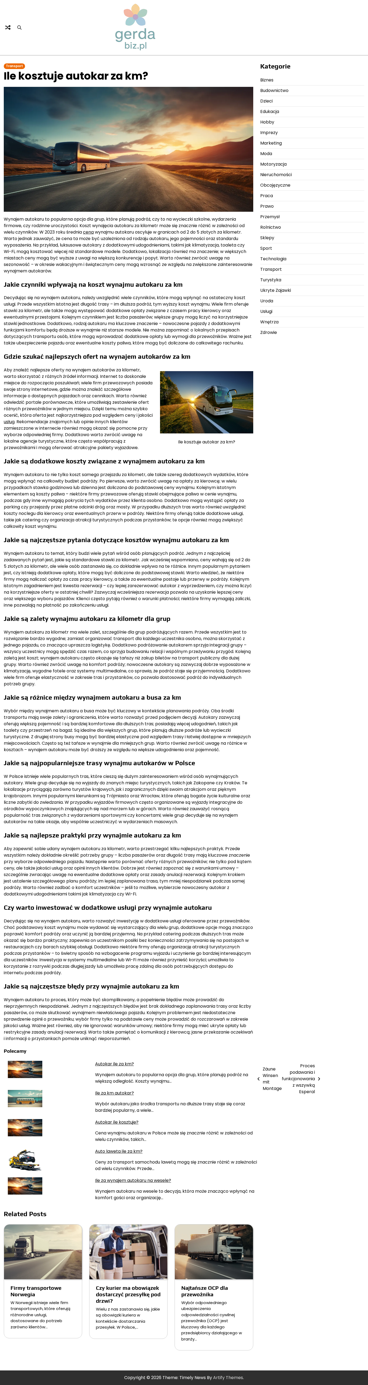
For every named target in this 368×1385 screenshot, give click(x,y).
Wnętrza (269, 322)
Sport (266, 248)
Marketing (271, 143)
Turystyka (270, 280)
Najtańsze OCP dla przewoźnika (204, 1291)
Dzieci (266, 101)
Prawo (267, 206)
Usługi (266, 311)
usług (9, 422)
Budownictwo (274, 90)
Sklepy (267, 238)
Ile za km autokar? (114, 1093)
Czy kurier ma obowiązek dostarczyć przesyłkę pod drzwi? (128, 1294)
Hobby (267, 122)
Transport (14, 66)
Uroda (266, 301)
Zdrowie (268, 332)
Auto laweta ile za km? (119, 1151)
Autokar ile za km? (114, 1064)
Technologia (273, 259)
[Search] (19, 27)
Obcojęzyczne (275, 185)
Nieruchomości (276, 175)
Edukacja (269, 111)
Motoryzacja (273, 164)
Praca (266, 196)
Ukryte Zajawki (275, 290)
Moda (266, 154)
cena (88, 232)
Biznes (266, 80)
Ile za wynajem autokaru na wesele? (133, 1180)
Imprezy (269, 132)
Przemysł (270, 217)
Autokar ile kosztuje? (116, 1122)
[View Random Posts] (8, 27)
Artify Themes (228, 1377)
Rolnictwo (270, 227)
